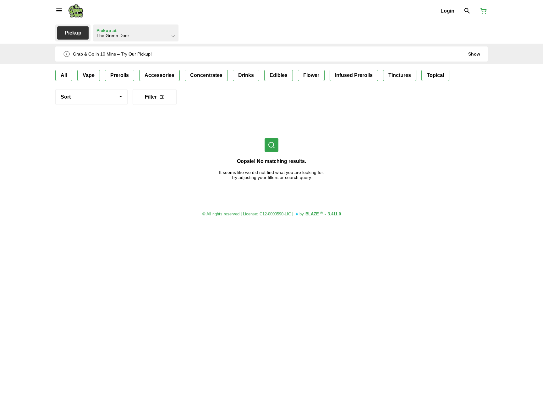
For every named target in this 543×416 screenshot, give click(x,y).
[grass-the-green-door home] (76, 11)
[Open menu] (59, 10)
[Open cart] (482, 11)
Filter (151, 97)
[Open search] (467, 11)
